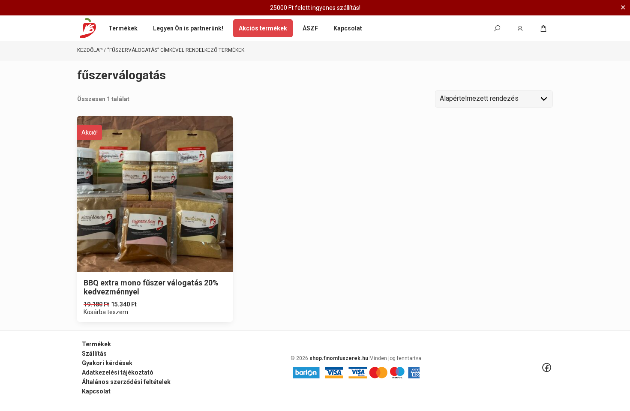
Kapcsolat (347, 28)
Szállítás (94, 353)
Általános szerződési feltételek (126, 381)
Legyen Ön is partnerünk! (188, 28)
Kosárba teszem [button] (106, 312)
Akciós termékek (263, 28)
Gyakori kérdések (107, 363)
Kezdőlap (89, 50)
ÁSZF (310, 28)
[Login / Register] (520, 28)
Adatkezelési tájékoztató (117, 372)
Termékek (123, 28)
